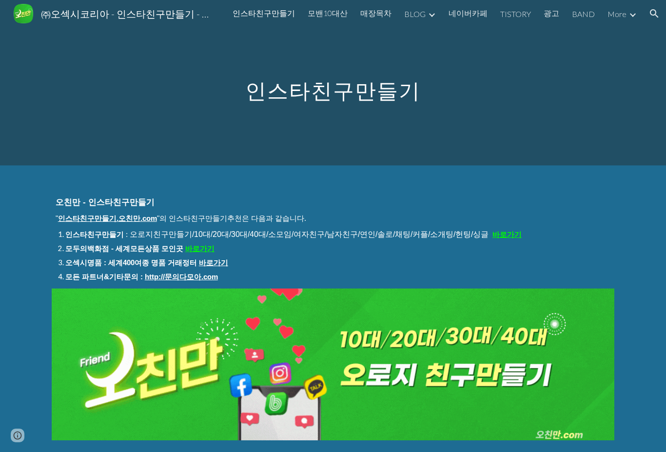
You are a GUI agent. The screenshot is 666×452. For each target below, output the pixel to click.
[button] (654, 13)
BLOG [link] (415, 13)
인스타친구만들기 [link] (264, 13)
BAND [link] (583, 13)
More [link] (617, 13)
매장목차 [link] (376, 13)
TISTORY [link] (515, 13)
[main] (333, 82)
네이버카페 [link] (468, 13)
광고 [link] (551, 13)
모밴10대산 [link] (328, 13)
